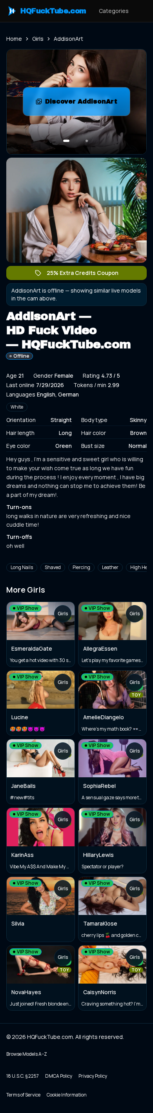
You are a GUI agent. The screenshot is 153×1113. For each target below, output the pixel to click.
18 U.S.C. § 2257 (22, 1076)
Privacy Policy (92, 1076)
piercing (81, 567)
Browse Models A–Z (26, 1054)
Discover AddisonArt (87, 103)
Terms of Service (23, 1094)
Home (14, 38)
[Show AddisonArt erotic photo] (66, 140)
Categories (114, 11)
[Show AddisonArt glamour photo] (86, 140)
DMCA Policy (58, 1076)
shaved (53, 567)
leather (110, 567)
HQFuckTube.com (47, 11)
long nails (22, 567)
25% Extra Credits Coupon (86, 274)
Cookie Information (67, 1094)
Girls (38, 38)
